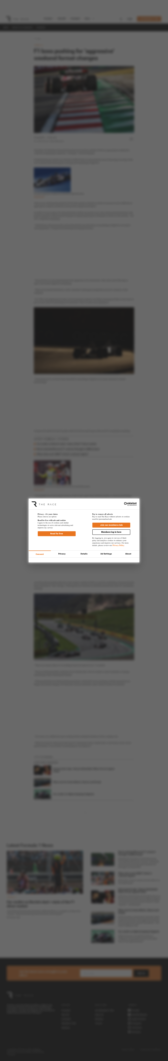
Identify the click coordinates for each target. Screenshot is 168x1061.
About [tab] (128, 554)
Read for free (56, 533)
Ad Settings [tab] (106, 554)
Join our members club (111, 525)
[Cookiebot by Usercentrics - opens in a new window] (126, 504)
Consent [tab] (40, 554)
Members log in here (111, 532)
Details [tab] (84, 554)
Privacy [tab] (61, 554)
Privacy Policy (118, 545)
